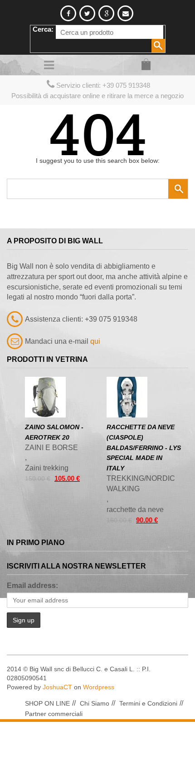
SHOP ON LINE (47, 703)
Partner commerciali (54, 713)
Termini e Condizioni (148, 703)
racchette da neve (135, 509)
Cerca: (43, 29)
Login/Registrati (97, 65)
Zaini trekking (46, 468)
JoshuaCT (57, 687)
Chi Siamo (94, 703)
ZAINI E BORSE (51, 447)
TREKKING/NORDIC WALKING (141, 483)
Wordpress (98, 687)
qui (95, 341)
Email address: (32, 585)
